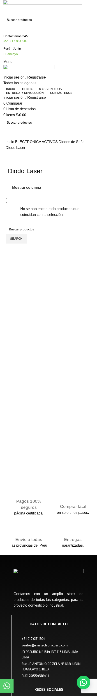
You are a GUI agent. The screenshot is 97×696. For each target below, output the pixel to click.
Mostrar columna (26, 187)
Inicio (10, 142)
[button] (83, 682)
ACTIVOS (50, 142)
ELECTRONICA (28, 142)
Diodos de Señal (72, 142)
